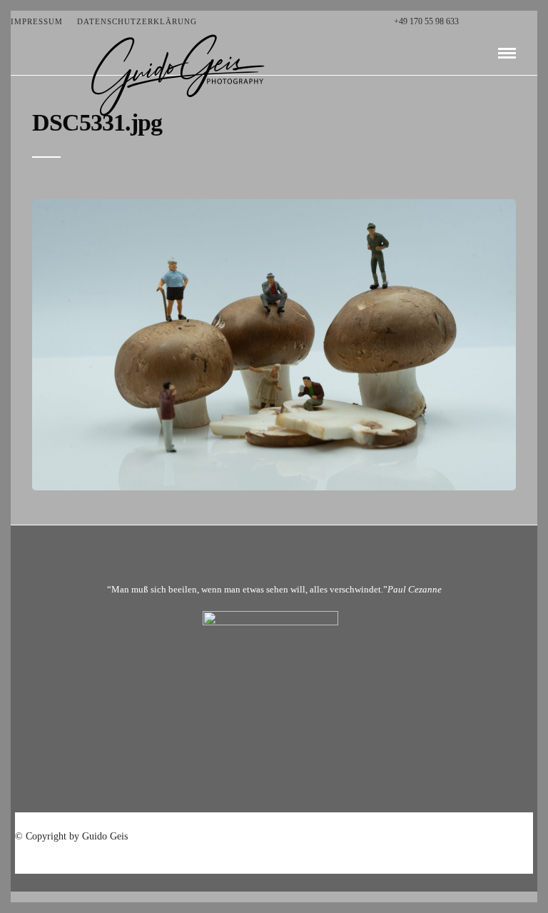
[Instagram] (533, 21)
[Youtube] (503, 21)
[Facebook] (473, 21)
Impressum (37, 21)
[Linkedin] (518, 21)
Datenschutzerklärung (137, 21)
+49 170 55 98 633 (426, 21)
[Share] (484, 54)
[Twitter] (488, 21)
